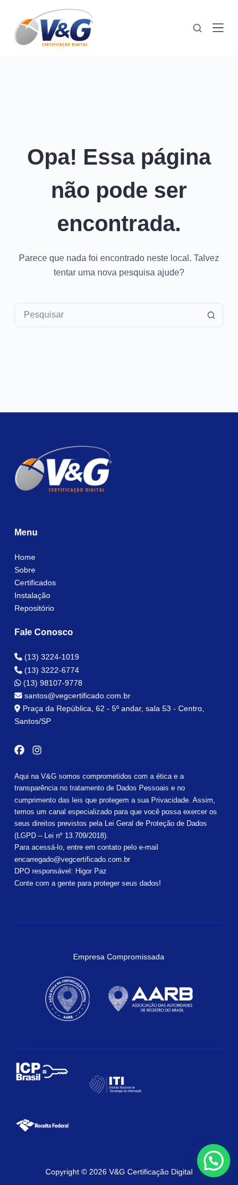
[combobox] (107, 315)
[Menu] (218, 27)
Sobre (24, 569)
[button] (213, 1160)
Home (24, 557)
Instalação (32, 595)
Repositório (34, 608)
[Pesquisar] (197, 28)
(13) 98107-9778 (51, 682)
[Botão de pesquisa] (211, 315)
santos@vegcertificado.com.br (76, 695)
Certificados (35, 582)
